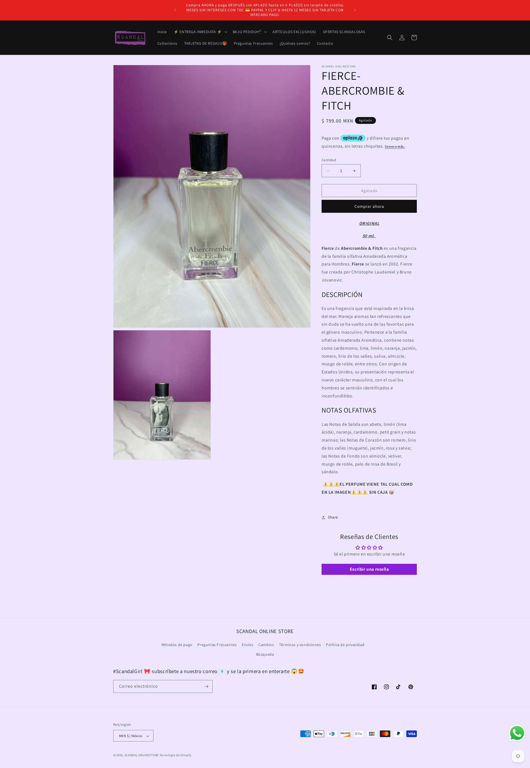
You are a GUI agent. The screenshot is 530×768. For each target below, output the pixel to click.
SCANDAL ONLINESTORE (141, 755)
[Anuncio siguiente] (355, 10)
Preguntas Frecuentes (217, 644)
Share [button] (333, 517)
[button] (199, 32)
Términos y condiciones (300, 644)
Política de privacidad (345, 644)
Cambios (266, 644)
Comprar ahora (369, 206)
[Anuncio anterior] (175, 10)
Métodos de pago (176, 644)
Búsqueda (265, 654)
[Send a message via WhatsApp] (517, 733)
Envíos (247, 644)
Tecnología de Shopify (176, 755)
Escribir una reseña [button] (369, 569)
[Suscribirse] (206, 686)
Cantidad (329, 160)
